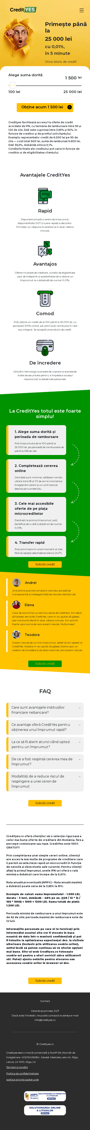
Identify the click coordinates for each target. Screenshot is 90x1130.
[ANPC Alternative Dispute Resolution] (45, 1096)
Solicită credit (45, 564)
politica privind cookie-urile (22, 1079)
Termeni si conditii (17, 1067)
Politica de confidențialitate (22, 1073)
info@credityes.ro (45, 1019)
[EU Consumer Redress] (45, 1110)
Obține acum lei (42, 107)
